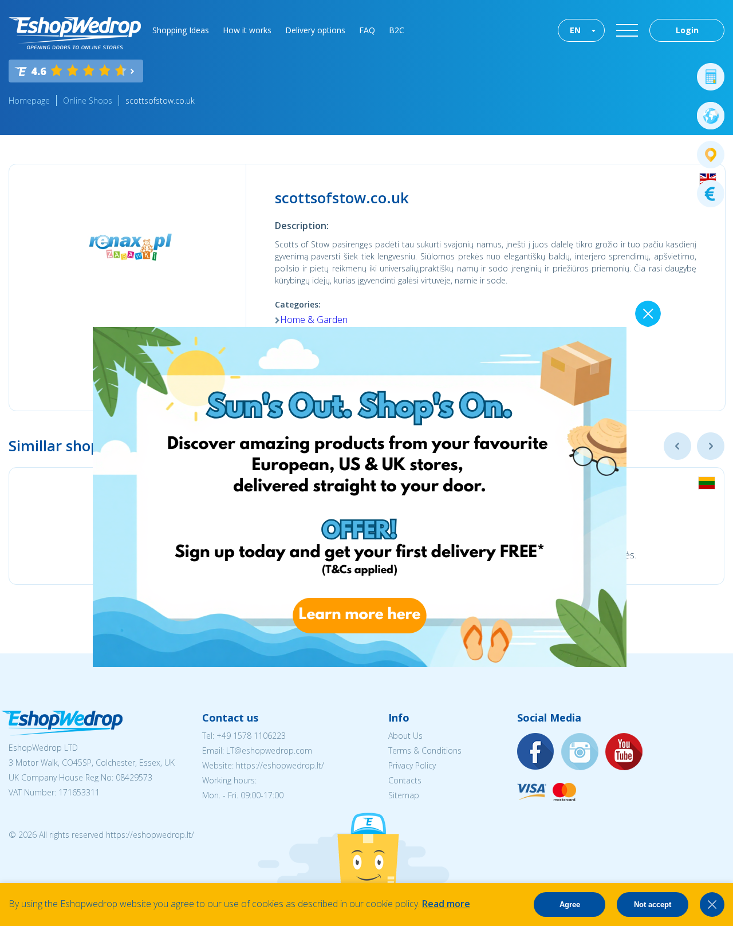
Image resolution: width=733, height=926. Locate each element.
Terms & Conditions (425, 750)
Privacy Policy (412, 765)
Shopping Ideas (180, 30)
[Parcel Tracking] (710, 154)
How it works (247, 30)
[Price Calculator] (710, 76)
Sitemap (403, 795)
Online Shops (87, 100)
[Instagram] (580, 752)
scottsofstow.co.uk (160, 100)
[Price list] (710, 193)
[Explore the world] (710, 115)
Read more (446, 903)
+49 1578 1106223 (251, 735)
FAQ (367, 30)
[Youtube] (624, 752)
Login (687, 30)
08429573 (134, 777)
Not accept (652, 904)
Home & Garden (314, 319)
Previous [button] (677, 446)
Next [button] (710, 446)
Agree (569, 904)
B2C (396, 30)
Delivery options (315, 30)
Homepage (29, 100)
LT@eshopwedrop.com (269, 750)
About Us (405, 735)
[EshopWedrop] (75, 33)
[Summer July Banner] (359, 663)
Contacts (404, 780)
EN (575, 30)
